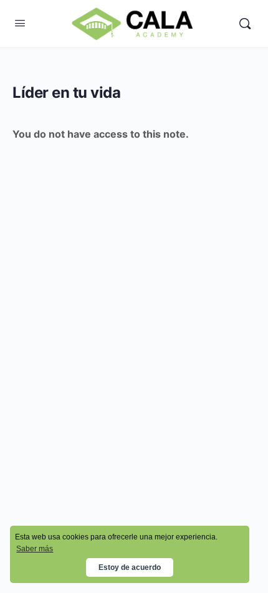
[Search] (244, 23)
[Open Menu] (19, 22)
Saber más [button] (34, 548)
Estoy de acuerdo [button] (129, 567)
